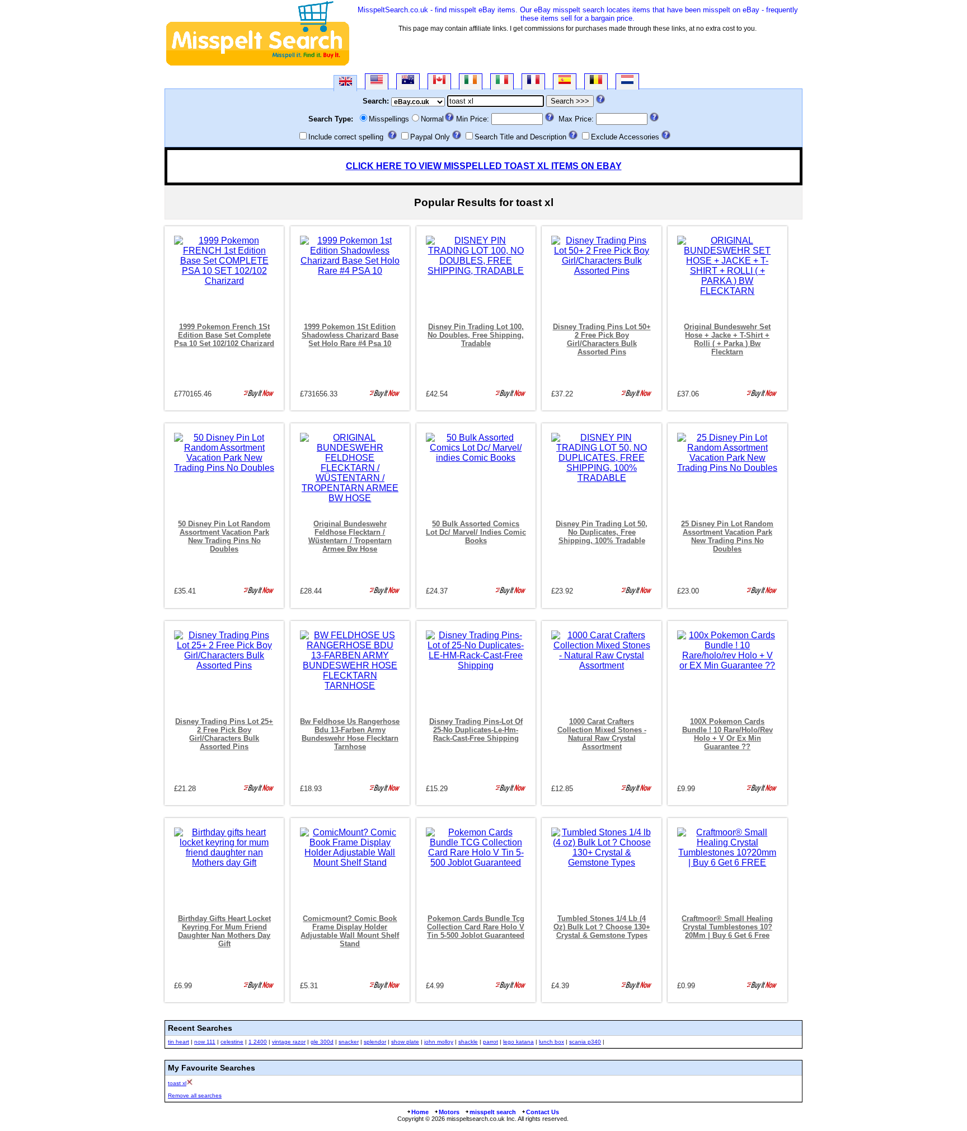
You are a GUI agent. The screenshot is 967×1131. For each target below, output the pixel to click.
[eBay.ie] (470, 81)
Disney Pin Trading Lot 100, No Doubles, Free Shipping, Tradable (476, 335)
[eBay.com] (376, 81)
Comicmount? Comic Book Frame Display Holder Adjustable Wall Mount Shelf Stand (350, 931)
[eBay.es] (564, 81)
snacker (349, 1042)
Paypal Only (430, 137)
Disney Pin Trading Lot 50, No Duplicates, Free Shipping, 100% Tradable (601, 532)
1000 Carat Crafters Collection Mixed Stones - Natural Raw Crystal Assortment (601, 734)
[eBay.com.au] (408, 81)
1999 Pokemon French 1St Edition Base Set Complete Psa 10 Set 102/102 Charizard (224, 335)
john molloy (438, 1042)
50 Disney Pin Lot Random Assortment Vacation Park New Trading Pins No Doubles (224, 536)
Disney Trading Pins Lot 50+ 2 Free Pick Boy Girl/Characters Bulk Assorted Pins (602, 339)
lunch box (551, 1042)
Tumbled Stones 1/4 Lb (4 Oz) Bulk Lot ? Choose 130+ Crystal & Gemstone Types (601, 927)
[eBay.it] (502, 81)
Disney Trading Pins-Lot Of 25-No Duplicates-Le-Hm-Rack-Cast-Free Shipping (476, 729)
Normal (432, 119)
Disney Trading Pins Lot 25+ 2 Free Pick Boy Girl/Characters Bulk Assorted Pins (224, 734)
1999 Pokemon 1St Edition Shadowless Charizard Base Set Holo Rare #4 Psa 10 (350, 335)
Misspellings (389, 119)
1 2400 (257, 1042)
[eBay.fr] (533, 81)
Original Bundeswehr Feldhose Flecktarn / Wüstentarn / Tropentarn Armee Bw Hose (350, 536)
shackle (468, 1042)
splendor (375, 1042)
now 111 (204, 1042)
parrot (490, 1042)
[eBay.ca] (439, 81)
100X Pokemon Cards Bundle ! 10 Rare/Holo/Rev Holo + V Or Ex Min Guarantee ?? (727, 734)
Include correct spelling (345, 137)
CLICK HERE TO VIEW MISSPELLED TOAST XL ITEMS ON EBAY (484, 166)
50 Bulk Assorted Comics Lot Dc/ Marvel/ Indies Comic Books (476, 532)
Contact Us (542, 1112)
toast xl (177, 1083)
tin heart (178, 1042)
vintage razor (289, 1042)
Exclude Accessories (625, 137)
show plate (405, 1042)
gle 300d (322, 1042)
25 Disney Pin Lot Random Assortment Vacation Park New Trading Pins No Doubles (727, 536)
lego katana (518, 1042)
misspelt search (493, 1112)
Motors (449, 1112)
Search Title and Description (520, 137)
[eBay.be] (596, 81)
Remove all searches (195, 1095)
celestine (231, 1042)
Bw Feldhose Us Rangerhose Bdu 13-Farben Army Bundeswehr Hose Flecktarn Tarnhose (350, 734)
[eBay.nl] (627, 81)
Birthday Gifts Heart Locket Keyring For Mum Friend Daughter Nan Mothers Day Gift (224, 931)
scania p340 (585, 1042)
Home (420, 1112)
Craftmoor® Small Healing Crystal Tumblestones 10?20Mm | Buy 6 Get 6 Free (727, 927)
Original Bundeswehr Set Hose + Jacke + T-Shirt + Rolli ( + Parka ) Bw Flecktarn (727, 339)
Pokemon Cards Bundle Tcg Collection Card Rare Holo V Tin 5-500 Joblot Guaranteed (475, 927)
